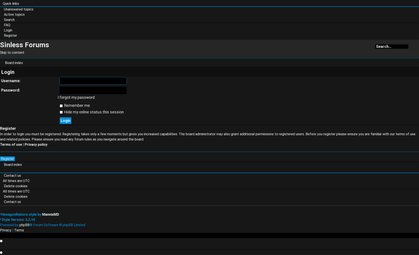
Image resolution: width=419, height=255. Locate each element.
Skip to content (12, 52)
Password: (10, 90)
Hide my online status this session (93, 112)
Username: (11, 81)
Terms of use (11, 144)
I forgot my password (76, 97)
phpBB (24, 225)
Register (7, 159)
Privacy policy (36, 144)
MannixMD (50, 214)
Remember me (76, 105)
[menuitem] (16, 9)
